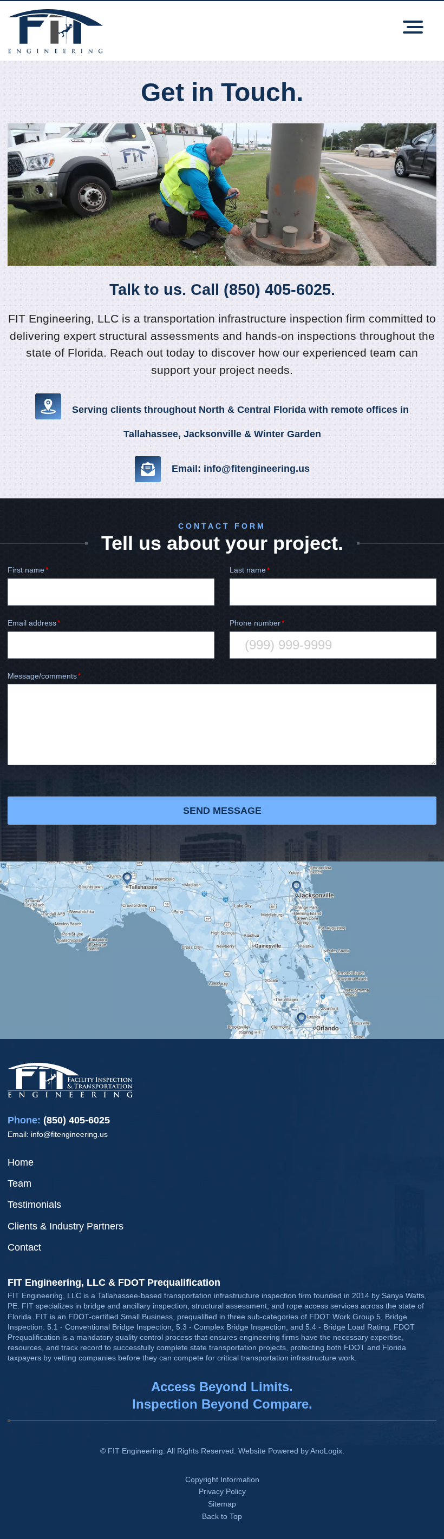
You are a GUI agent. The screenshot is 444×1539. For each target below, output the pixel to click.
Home (21, 1162)
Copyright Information (222, 1479)
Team (19, 1183)
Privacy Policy (222, 1491)
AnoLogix (326, 1450)
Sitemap (222, 1503)
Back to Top (222, 1516)
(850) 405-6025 (76, 1120)
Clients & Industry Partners (65, 1226)
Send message (222, 810)
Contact (24, 1247)
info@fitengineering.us (69, 1134)
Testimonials (34, 1204)
